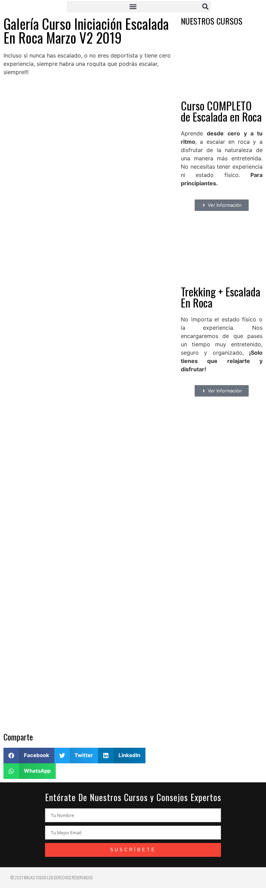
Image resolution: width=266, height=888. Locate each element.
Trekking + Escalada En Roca (220, 297)
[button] (133, 6)
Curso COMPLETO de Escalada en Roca (221, 111)
